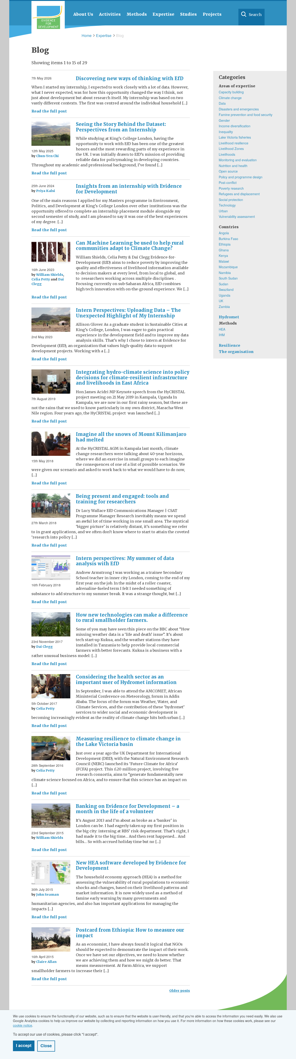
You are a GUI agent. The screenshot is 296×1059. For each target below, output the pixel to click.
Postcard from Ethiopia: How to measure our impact (130, 932)
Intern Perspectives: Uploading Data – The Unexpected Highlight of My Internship (128, 313)
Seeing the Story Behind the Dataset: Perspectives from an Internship (121, 127)
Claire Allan (46, 962)
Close (46, 1046)
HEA (222, 329)
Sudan (223, 284)
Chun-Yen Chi (47, 156)
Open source (228, 171)
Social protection (231, 199)
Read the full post (49, 111)
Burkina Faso (228, 238)
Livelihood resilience (233, 143)
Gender (224, 120)
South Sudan (228, 278)
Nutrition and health (233, 165)
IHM (222, 334)
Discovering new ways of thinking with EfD (129, 78)
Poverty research (231, 188)
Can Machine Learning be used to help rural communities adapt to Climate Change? (130, 245)
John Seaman (47, 894)
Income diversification (234, 126)
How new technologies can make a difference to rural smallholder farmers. (132, 617)
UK (221, 300)
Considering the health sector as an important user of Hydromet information (126, 679)
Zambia (224, 306)
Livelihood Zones (231, 148)
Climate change (230, 97)
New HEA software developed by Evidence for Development (131, 865)
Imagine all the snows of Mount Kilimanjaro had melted (131, 437)
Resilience (229, 345)
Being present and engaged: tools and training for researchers (122, 499)
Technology (227, 205)
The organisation (236, 351)
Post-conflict (228, 182)
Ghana (224, 250)
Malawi (224, 261)
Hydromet (229, 317)
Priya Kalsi (45, 191)
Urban (223, 211)
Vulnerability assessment (237, 216)
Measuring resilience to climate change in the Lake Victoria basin (128, 741)
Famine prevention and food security (245, 114)
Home (87, 35)
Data (222, 103)
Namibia (225, 272)
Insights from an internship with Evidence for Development (129, 189)
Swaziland (226, 289)
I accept (23, 1045)
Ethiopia (225, 244)
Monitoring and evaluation (238, 160)
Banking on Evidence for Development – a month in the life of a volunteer (127, 809)
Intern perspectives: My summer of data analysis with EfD (125, 561)
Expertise (103, 35)
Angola (224, 233)
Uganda (224, 295)
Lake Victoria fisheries (235, 137)
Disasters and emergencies (239, 109)
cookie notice (22, 1025)
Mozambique (228, 267)
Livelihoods (227, 154)
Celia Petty (40, 279)
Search (255, 14)
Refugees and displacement (239, 194)
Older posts (179, 991)
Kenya (223, 255)
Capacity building (231, 92)
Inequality (226, 131)
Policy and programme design (240, 177)
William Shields (49, 275)
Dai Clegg (44, 647)
